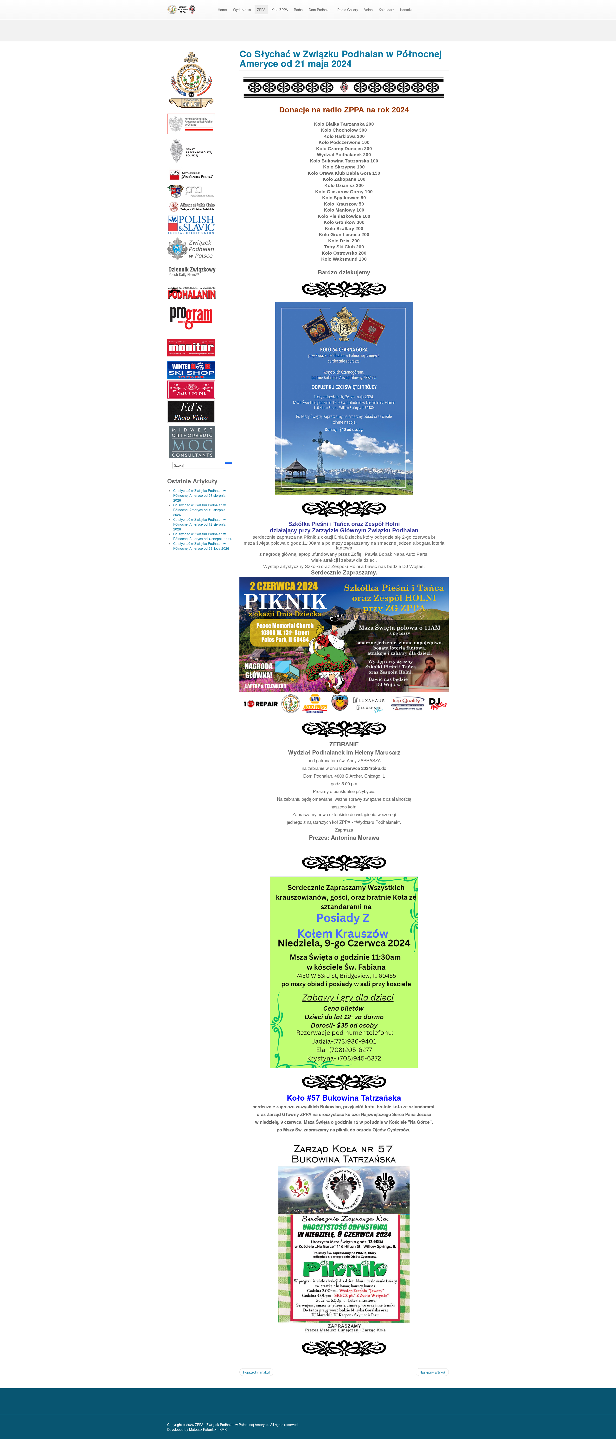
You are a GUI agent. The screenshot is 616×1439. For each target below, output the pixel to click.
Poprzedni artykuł (256, 1372)
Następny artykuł (432, 1372)
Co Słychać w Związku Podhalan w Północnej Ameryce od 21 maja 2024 (340, 58)
